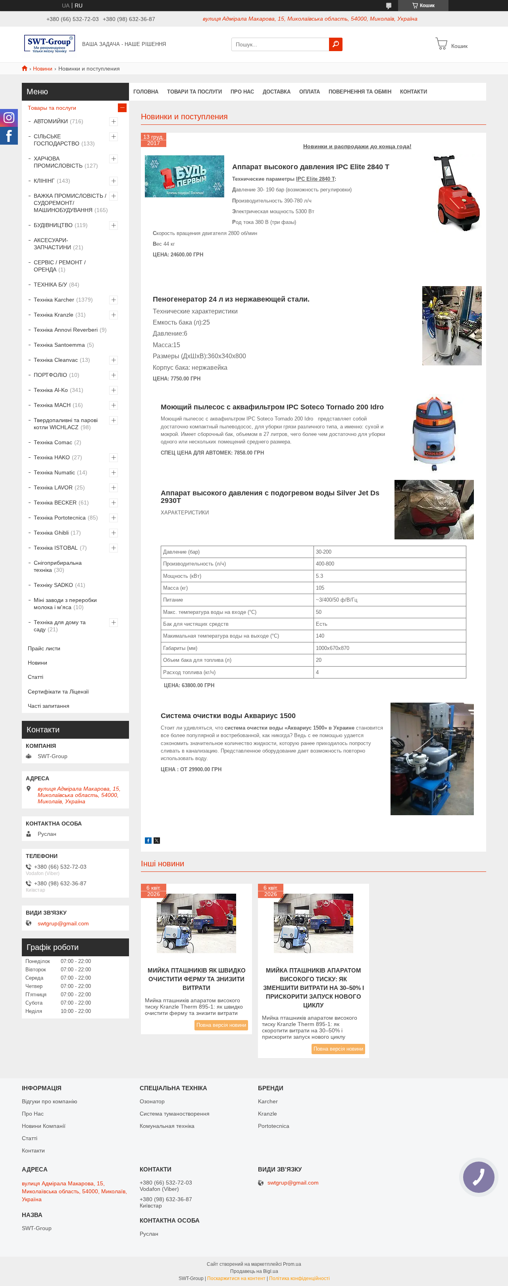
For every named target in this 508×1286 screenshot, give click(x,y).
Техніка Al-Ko (51, 390)
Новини (42, 68)
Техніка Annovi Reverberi (66, 330)
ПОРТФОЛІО (50, 375)
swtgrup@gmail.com (63, 923)
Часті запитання (48, 706)
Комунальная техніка (167, 1126)
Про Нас (33, 1113)
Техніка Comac (53, 442)
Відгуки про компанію (49, 1101)
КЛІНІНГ (44, 181)
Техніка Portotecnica (60, 517)
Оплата (309, 92)
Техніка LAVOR (53, 487)
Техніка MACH (52, 405)
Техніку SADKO (53, 585)
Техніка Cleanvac (56, 360)
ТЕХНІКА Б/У (50, 284)
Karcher (268, 1101)
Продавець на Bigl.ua (254, 1271)
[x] (157, 842)
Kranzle (267, 1113)
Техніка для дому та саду (60, 625)
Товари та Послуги (194, 92)
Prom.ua (292, 1264)
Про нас (242, 92)
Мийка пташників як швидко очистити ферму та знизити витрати (197, 979)
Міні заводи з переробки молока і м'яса (65, 603)
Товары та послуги (52, 108)
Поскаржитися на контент (236, 1278)
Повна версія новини (221, 1025)
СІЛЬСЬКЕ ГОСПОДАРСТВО (56, 140)
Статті (35, 677)
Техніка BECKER (55, 502)
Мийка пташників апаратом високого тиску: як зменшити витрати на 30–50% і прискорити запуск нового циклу (313, 988)
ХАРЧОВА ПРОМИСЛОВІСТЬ (58, 162)
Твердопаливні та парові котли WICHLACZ (66, 423)
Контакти (413, 92)
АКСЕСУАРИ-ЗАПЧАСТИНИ (52, 243)
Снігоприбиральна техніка (58, 566)
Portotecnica (273, 1126)
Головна (145, 92)
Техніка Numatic (54, 472)
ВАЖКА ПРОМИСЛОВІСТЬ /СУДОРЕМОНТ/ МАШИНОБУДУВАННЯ (70, 203)
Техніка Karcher (54, 299)
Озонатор (152, 1101)
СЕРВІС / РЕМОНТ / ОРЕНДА (60, 266)
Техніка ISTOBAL (56, 548)
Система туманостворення (175, 1113)
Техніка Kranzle (53, 314)
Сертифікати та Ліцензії (58, 691)
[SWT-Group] (49, 44)
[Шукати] (336, 44)
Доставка (277, 92)
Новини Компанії (43, 1126)
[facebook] (148, 842)
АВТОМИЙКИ (51, 121)
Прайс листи (44, 648)
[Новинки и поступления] (184, 176)
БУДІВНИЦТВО (53, 225)
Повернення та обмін (360, 92)
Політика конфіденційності (299, 1278)
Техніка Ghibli (51, 532)
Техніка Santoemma (59, 345)
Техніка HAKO (52, 457)
